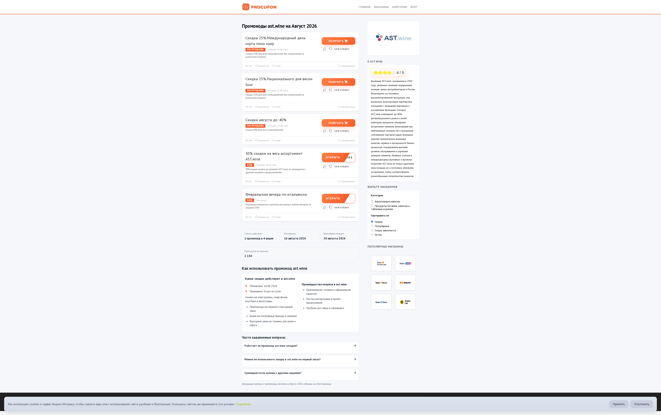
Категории (399, 7)
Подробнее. (243, 404)
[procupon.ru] (259, 6)
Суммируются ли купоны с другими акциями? (273, 373)
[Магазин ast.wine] (393, 37)
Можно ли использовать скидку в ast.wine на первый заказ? (282, 359)
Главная (365, 7)
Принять (619, 404)
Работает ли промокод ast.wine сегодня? (270, 345)
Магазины (381, 7)
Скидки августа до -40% (265, 119)
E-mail (277, 66)
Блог (414, 7)
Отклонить (641, 404)
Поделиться (263, 66)
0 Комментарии (347, 66)
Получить (336, 41)
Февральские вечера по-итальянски (276, 194)
